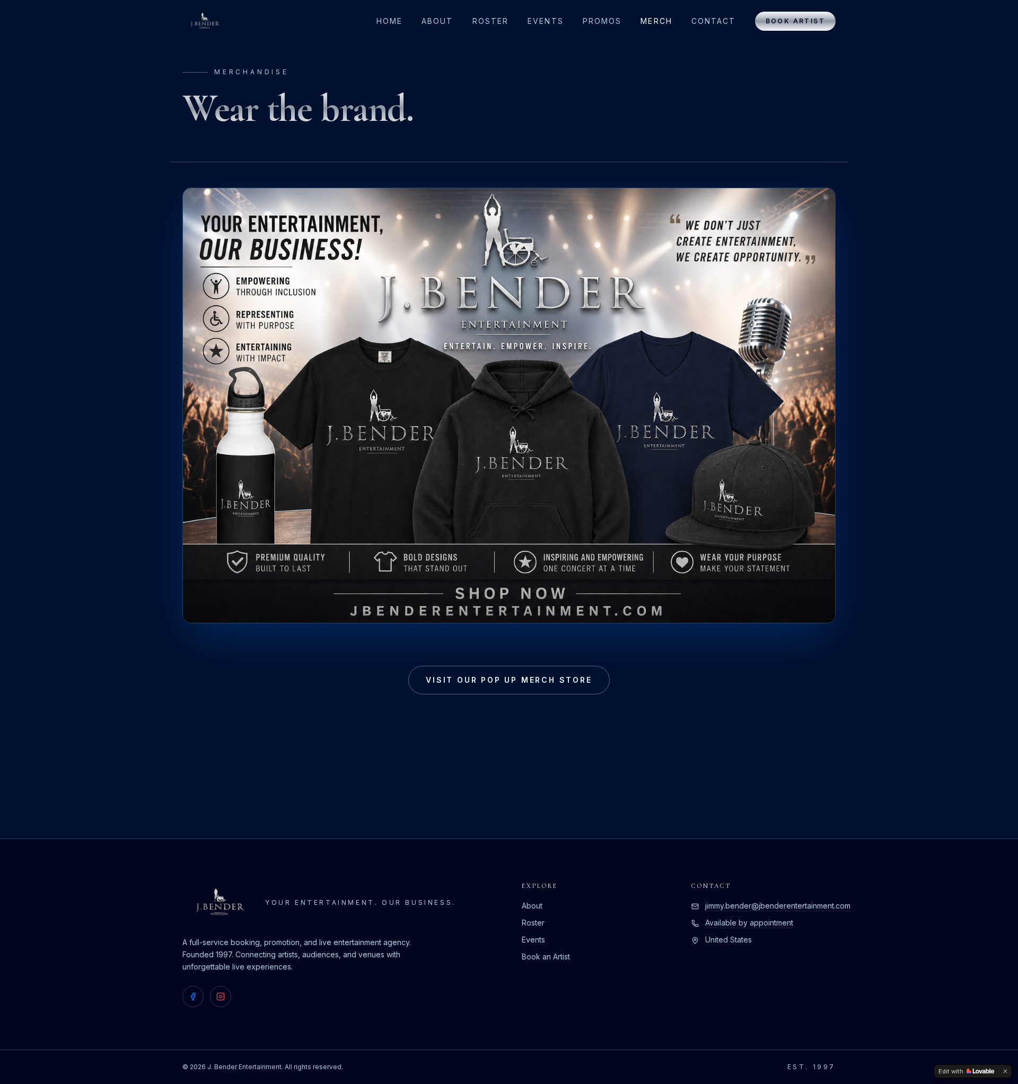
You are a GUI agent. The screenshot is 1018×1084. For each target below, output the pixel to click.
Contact (713, 20)
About (437, 20)
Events (546, 20)
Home (389, 20)
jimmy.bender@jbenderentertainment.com (777, 905)
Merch (656, 20)
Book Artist (795, 21)
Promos (602, 20)
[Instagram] (220, 996)
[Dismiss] (1005, 1071)
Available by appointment (749, 922)
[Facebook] (193, 996)
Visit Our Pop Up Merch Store (509, 679)
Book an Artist (546, 956)
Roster (490, 20)
